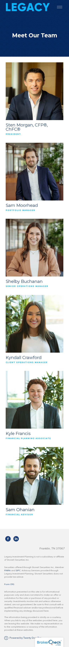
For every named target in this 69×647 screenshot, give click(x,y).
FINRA (7, 570)
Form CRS (9, 584)
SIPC (18, 570)
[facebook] (8, 539)
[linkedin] (16, 539)
